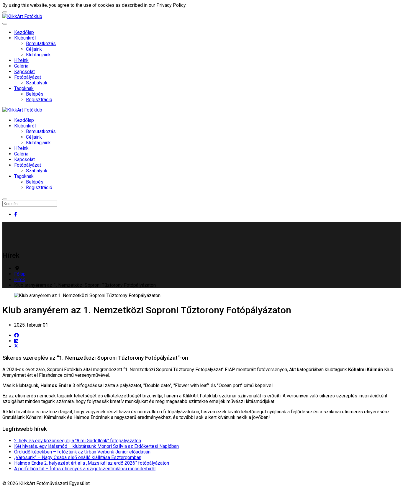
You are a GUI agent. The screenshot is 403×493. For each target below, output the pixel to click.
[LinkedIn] (16, 341)
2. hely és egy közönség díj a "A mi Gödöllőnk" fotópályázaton (77, 440)
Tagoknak (24, 88)
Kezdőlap (24, 32)
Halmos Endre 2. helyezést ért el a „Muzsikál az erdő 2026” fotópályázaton (91, 463)
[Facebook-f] (15, 214)
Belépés (34, 94)
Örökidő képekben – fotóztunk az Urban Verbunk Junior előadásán (82, 452)
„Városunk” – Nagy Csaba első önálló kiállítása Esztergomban (77, 457)
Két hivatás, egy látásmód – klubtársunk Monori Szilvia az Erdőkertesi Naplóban (96, 446)
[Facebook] (16, 335)
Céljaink (34, 49)
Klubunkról (25, 38)
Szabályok (36, 83)
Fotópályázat (27, 77)
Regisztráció (39, 99)
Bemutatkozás (41, 43)
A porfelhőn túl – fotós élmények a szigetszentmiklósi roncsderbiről (84, 468)
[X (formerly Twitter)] (16, 346)
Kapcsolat (24, 71)
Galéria (21, 66)
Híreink (21, 60)
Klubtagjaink (38, 55)
